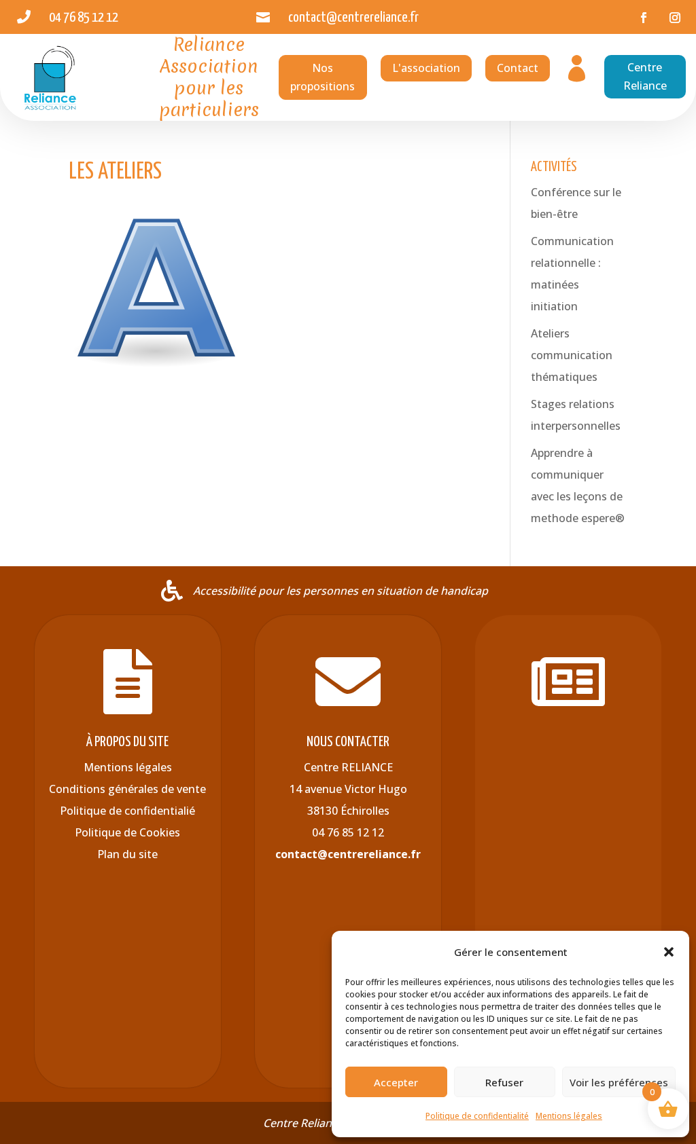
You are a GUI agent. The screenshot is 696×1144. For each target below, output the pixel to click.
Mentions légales (569, 1116)
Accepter (396, 1082)
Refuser (504, 1082)
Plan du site (127, 854)
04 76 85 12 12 (348, 832)
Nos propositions (322, 77)
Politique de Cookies (127, 832)
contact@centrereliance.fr (348, 854)
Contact (517, 67)
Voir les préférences (619, 1082)
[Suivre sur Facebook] (644, 18)
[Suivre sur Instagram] (675, 18)
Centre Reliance (645, 76)
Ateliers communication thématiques (571, 355)
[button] (669, 952)
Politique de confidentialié (127, 810)
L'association (426, 67)
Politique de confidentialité (477, 1116)
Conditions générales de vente (127, 788)
